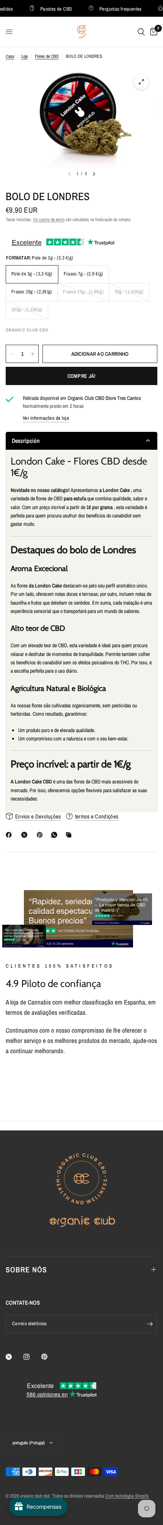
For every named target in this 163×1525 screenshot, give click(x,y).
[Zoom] (141, 82)
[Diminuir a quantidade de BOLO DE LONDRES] (11, 354)
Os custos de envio (48, 219)
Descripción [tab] (26, 440)
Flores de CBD (47, 56)
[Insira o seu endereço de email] (149, 1324)
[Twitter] (14, 1356)
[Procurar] (141, 32)
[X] (25, 834)
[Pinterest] (41, 834)
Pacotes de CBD (52, 8)
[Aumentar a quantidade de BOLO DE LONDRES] (32, 354)
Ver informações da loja (46, 418)
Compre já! (81, 375)
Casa (10, 56)
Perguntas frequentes (116, 8)
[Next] (94, 173)
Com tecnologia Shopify (127, 1496)
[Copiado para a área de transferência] (70, 834)
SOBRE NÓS (26, 1269)
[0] (152, 32)
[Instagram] (32, 1356)
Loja (24, 56)
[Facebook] (10, 834)
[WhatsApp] (55, 834)
